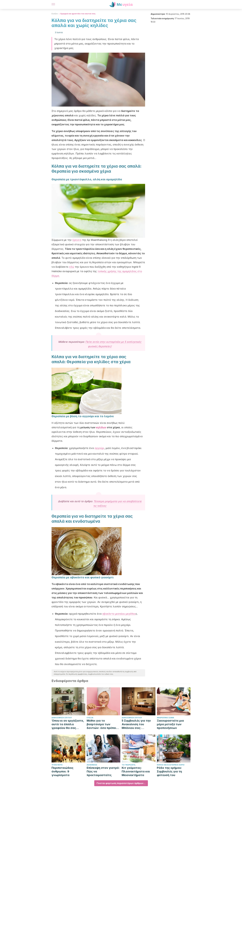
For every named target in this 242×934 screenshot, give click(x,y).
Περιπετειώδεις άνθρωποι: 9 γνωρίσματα (62, 771)
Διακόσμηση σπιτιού (62, 718)
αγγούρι (99, 448)
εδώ (71, 266)
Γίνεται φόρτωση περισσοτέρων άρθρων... (121, 783)
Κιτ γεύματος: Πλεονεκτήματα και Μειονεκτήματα (136, 771)
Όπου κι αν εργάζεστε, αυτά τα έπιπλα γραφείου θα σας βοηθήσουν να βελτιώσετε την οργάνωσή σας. (68, 724)
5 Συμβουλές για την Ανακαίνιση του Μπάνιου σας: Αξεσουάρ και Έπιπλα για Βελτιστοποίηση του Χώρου (137, 724)
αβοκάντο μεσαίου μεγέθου (119, 613)
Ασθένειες (92, 765)
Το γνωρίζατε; (129, 765)
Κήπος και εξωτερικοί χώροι (170, 765)
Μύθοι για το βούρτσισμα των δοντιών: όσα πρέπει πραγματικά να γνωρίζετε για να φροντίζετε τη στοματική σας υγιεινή (103, 724)
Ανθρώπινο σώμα (165, 718)
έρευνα (76, 239)
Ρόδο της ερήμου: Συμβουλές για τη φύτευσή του (169, 771)
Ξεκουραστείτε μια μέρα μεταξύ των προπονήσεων (170, 724)
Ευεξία (55, 14)
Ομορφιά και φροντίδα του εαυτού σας (78, 14)
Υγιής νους (57, 765)
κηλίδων (101, 427)
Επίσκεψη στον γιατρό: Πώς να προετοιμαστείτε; (103, 771)
